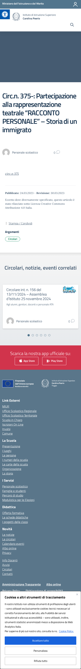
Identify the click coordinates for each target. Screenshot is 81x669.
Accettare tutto (40, 640)
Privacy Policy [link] (11, 590)
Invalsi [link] (6, 429)
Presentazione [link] (11, 446)
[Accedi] (75, 4)
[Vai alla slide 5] (45, 335)
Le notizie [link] (8, 534)
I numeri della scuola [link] (15, 460)
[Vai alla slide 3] (37, 335)
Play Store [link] (56, 361)
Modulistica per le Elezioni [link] (18, 500)
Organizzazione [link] (11, 469)
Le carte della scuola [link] (15, 464)
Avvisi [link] (6, 565)
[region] (40, 630)
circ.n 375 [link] (12, 174)
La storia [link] (7, 473)
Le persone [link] (9, 455)
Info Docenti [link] (10, 560)
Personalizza (40, 651)
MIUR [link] (5, 406)
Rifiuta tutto (40, 661)
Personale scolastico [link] (15, 486)
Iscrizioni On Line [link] (12, 424)
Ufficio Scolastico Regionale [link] (19, 411)
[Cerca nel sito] (72, 25)
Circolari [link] (12, 239)
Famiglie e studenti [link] (14, 491)
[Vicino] (77, 594)
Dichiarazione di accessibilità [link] (44, 590)
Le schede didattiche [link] (15, 517)
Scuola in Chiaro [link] (12, 420)
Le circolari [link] (8, 539)
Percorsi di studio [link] (12, 495)
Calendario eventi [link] (13, 543)
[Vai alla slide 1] (29, 335)
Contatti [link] (7, 574)
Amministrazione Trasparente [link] (21, 584)
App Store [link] (29, 361)
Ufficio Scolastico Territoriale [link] (19, 415)
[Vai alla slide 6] (49, 335)
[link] (5, 14)
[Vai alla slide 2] (33, 335)
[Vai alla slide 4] (41, 335)
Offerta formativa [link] (13, 513)
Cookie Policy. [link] (66, 631)
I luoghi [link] (6, 451)
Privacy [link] (6, 552)
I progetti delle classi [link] (15, 522)
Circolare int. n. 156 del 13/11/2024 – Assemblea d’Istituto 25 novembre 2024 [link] (28, 294)
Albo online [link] (9, 548)
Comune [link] (7, 433)
